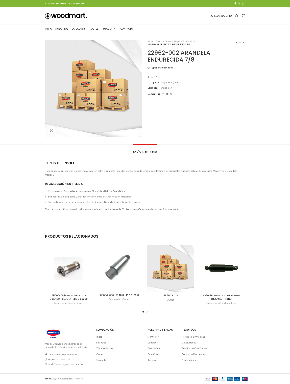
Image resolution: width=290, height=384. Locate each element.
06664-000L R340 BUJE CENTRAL (119, 295)
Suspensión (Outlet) (183, 41)
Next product (243, 43)
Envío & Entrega (145, 152)
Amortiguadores (227, 302)
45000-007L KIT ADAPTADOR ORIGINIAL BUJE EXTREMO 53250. (69, 297)
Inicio (150, 41)
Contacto (101, 359)
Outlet (168, 41)
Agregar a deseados (162, 67)
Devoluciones (189, 342)
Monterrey (153, 336)
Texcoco (152, 359)
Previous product (236, 43)
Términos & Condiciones (194, 348)
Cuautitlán (153, 354)
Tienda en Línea (104, 348)
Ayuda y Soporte (190, 359)
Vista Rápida (90, 258)
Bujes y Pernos (75, 302)
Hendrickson (165, 87)
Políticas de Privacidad (193, 336)
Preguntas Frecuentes (193, 354)
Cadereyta (153, 342)
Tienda (158, 41)
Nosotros (101, 342)
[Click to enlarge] (51, 131)
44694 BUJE (170, 295)
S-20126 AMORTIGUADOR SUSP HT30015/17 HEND (221, 297)
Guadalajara (154, 348)
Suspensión (60, 302)
